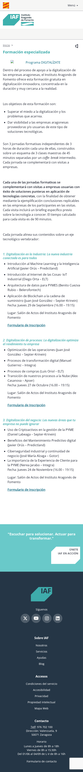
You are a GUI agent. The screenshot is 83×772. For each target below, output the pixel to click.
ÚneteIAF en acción (68, 551)
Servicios (41, 651)
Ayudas (41, 657)
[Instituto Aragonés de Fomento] (18, 20)
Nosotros (41, 645)
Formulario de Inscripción (26, 325)
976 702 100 (45, 727)
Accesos (41, 676)
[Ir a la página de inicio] (6, 5)
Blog (41, 664)
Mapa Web (41, 708)
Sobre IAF (41, 638)
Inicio (6, 45)
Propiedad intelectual (41, 702)
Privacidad (41, 696)
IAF (46, 591)
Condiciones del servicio (41, 684)
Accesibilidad (41, 690)
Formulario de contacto (42, 761)
